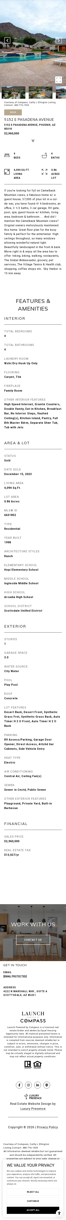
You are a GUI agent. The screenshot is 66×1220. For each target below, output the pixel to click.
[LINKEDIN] (37, 1085)
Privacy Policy (47, 1127)
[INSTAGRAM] (28, 1085)
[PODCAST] (46, 1085)
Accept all (33, 1210)
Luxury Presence (33, 1108)
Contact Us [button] (33, 939)
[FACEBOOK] (19, 1085)
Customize (33, 1201)
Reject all (33, 1192)
